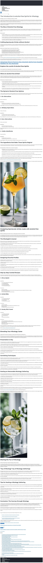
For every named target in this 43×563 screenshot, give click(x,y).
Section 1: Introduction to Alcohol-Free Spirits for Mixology (10, 514)
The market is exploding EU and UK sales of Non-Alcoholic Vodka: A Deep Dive (13, 549)
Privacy (3, 554)
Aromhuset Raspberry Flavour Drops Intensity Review (9, 536)
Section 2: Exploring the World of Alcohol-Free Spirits (11, 57)
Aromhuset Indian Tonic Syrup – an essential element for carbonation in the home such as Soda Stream (16, 551)
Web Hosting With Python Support (7, 548)
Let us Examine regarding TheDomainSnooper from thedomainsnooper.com (13, 553)
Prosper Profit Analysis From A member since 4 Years (9, 555)
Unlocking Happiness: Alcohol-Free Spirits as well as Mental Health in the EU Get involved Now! (16, 540)
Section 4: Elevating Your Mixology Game (9, 327)
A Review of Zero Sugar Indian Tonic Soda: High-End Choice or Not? (11, 543)
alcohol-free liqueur (5, 522)
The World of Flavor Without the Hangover (8, 550)
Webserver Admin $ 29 (6, 8)
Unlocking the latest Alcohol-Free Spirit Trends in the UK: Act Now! (11, 539)
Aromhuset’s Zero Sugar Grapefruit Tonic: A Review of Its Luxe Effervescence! (13, 546)
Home (3, 6)
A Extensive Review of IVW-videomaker (8, 552)
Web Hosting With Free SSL (6, 537)
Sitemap (3, 9)
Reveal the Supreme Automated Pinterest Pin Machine (10, 535)
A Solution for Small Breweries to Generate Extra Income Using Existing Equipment (14, 534)
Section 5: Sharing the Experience (8, 389)
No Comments (2, 531)
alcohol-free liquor (10, 522)
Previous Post (2, 523)
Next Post (1, 527)
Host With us (4, 7)
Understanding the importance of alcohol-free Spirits (10, 525)
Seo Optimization (5, 10)
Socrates (5, 556)
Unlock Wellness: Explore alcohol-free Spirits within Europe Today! (13, 529)
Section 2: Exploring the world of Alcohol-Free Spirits (9, 516)
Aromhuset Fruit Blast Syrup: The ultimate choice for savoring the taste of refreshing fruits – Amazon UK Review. (18, 541)
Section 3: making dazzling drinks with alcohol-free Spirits (12, 159)
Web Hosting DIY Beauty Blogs (6, 538)
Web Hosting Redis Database (6, 542)
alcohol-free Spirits (16, 522)
